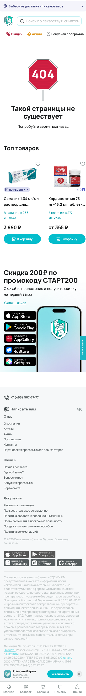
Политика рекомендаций (21, 532)
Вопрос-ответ (13, 478)
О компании (12, 423)
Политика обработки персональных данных (33, 516)
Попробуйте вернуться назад (43, 126)
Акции (37, 34)
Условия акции (15, 302)
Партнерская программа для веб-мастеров (33, 450)
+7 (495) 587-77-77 (25, 397)
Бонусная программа (67, 34)
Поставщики (12, 439)
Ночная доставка (15, 467)
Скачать (10, 650)
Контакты (10, 445)
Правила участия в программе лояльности (33, 521)
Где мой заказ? (14, 472)
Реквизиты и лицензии (19, 505)
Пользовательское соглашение (26, 511)
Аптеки (9, 429)
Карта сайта (12, 488)
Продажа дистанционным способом (28, 526)
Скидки (16, 34)
